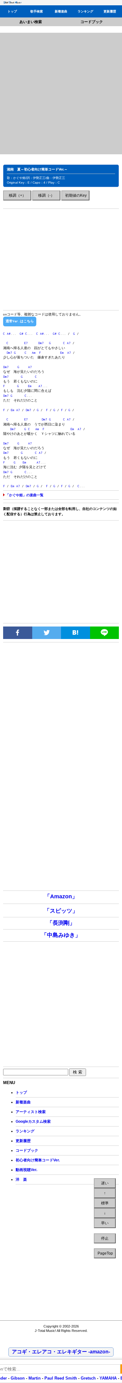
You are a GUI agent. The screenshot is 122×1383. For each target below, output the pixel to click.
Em (62, 352)
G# (21, 333)
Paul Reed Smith (60, 1378)
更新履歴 (110, 11)
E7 (26, 343)
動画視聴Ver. (26, 1170)
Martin (34, 1378)
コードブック (91, 22)
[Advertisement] (61, 93)
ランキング (85, 11)
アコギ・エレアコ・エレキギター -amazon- (61, 1351)
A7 (69, 343)
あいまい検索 (30, 22)
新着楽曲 (61, 11)
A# (9, 333)
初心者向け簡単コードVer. (38, 1160)
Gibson (18, 1378)
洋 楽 (21, 1179)
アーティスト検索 (31, 1112)
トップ (12, 11)
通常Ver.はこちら (20, 321)
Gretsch (88, 1378)
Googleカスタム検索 (33, 1121)
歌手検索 (36, 11)
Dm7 (41, 343)
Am (34, 352)
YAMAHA (108, 1378)
